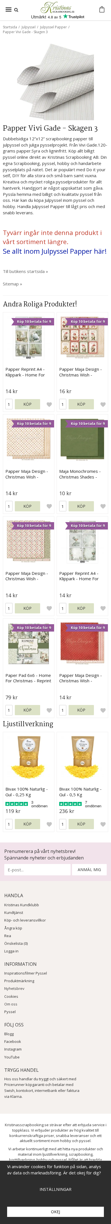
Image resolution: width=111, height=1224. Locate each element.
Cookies (11, 996)
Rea (7, 935)
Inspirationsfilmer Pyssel (25, 973)
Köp (27, 404)
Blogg (9, 1033)
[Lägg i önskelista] (49, 404)
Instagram (13, 1049)
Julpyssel (29, 27)
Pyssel (10, 1011)
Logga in (11, 951)
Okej (55, 1211)
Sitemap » (12, 284)
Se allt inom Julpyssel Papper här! (55, 251)
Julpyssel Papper (53, 27)
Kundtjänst (13, 912)
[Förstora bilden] (55, 81)
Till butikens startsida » (25, 271)
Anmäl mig (89, 869)
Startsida (10, 27)
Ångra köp (13, 928)
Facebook (12, 1041)
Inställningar (55, 1189)
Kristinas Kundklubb (21, 904)
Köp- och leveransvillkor (25, 920)
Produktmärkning (19, 980)
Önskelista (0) (16, 943)
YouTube (12, 1057)
